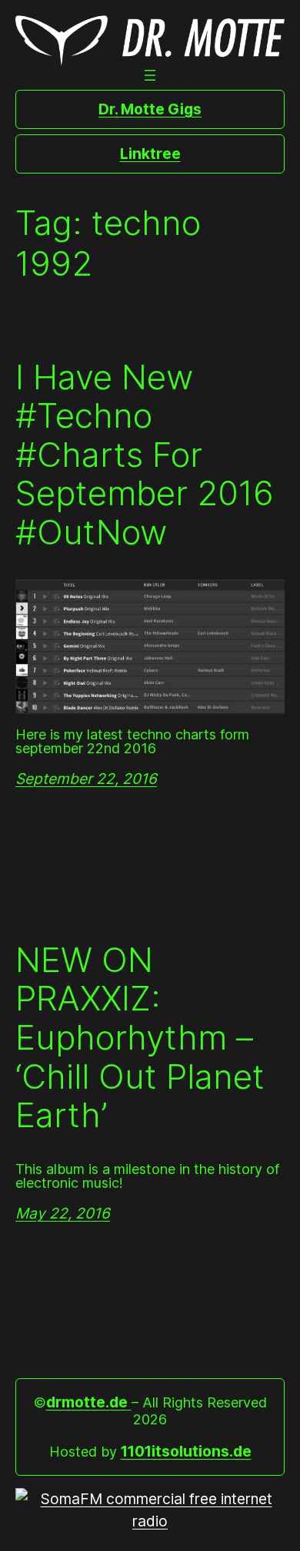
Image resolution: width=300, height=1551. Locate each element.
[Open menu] (150, 75)
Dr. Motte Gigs (150, 109)
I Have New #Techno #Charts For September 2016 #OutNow (144, 455)
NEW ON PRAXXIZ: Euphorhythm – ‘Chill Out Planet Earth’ (140, 1038)
